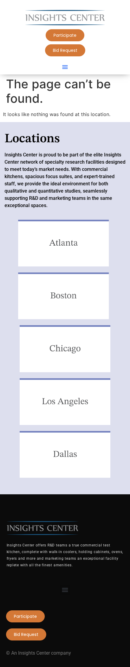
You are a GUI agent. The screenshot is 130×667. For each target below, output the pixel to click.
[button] (65, 66)
